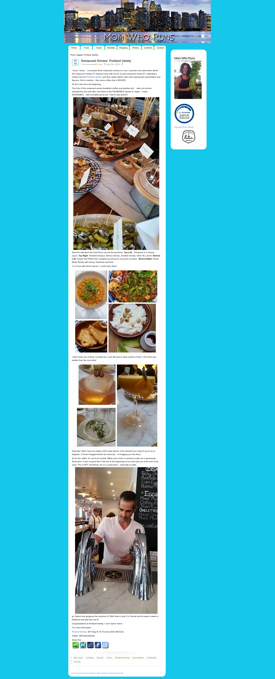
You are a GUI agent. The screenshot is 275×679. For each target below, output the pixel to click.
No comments (89, 64)
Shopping (123, 48)
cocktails (90, 658)
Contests (148, 48)
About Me (120, 673)
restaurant (151, 658)
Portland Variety (122, 658)
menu (109, 658)
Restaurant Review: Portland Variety (106, 61)
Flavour (100, 658)
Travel (99, 48)
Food (86, 48)
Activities (111, 48)
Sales (98, 673)
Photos (135, 48)
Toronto (77, 662)
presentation (138, 658)
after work (78, 658)
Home (74, 48)
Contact (160, 48)
